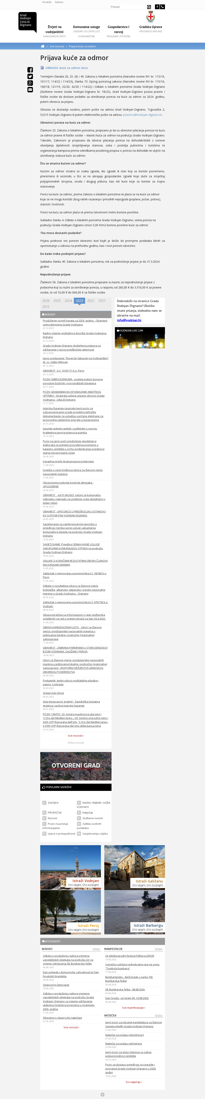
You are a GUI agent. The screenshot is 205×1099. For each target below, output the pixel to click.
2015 (45, 306)
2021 (102, 300)
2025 (57, 300)
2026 (45, 300)
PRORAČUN (54, 812)
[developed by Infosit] (102, 1094)
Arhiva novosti (76, 742)
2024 (68, 300)
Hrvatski (46, 2)
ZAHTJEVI (53, 803)
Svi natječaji (133, 1082)
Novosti (52, 818)
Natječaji (87, 812)
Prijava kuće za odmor (82, 46)
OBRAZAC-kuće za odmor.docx (66, 68)
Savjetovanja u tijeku (95, 833)
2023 (79, 300)
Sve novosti (57, 46)
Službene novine (92, 818)
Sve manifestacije (133, 1007)
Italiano (59, 2)
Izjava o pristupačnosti (61, 833)
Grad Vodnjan (27, 22)
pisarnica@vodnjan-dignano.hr (142, 115)
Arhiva (96, 949)
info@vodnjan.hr (129, 320)
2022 (90, 300)
